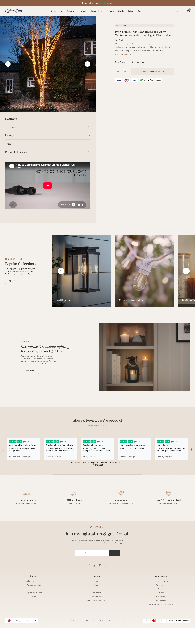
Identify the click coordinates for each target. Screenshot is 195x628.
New (61, 11)
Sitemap (161, 593)
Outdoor (140, 11)
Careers (97, 581)
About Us (97, 585)
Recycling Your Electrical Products (161, 604)
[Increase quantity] (126, 71)
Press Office (97, 593)
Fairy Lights (110, 11)
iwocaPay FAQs (160, 600)
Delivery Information (34, 585)
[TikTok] (106, 565)
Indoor (130, 11)
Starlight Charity (97, 596)
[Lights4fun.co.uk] (13, 11)
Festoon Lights (96, 11)
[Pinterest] (100, 565)
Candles (121, 11)
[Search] (178, 11)
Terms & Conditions (161, 581)
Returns (34, 589)
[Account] (183, 11)
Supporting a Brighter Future (97, 600)
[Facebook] (89, 565)
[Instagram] (94, 565)
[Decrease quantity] (117, 71)
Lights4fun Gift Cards (34, 593)
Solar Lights (82, 11)
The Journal (97, 589)
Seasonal (70, 11)
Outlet (53, 11)
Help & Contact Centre (34, 581)
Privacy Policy (161, 585)
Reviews (161, 589)
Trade (34, 596)
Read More (159, 50)
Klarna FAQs (160, 596)
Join (114, 552)
